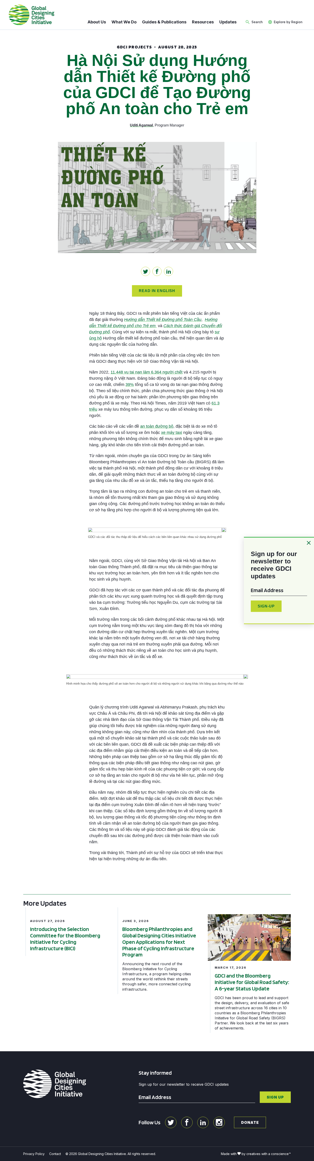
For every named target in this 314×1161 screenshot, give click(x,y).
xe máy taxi (171, 432)
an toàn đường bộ (156, 426)
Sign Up (275, 1097)
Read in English (157, 291)
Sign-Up (266, 606)
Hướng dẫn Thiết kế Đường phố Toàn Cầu (162, 319)
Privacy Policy (34, 1154)
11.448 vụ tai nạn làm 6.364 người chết (147, 372)
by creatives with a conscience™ (266, 1154)
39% (130, 384)
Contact (55, 1154)
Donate (250, 1122)
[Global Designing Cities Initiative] (31, 15)
